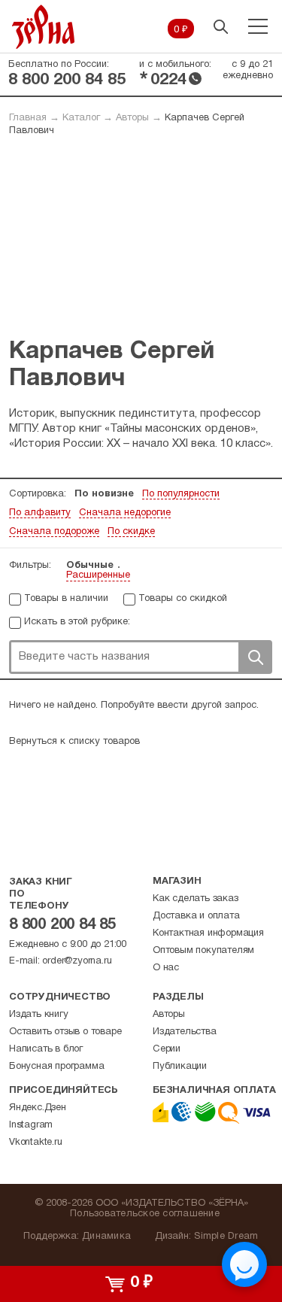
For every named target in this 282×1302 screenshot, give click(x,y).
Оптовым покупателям (203, 950)
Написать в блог (46, 1049)
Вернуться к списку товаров (74, 741)
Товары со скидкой (182, 598)
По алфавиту (40, 512)
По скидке (131, 531)
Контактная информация (208, 933)
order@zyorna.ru (76, 961)
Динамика (106, 1236)
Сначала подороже (54, 531)
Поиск (254, 657)
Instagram (31, 1125)
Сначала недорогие (125, 512)
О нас (166, 968)
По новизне (104, 494)
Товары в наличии (66, 598)
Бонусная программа (56, 1066)
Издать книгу (38, 1014)
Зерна (43, 27)
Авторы (132, 118)
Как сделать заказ (195, 898)
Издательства (185, 1031)
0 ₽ (181, 30)
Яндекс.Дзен (37, 1107)
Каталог (81, 118)
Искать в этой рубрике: (77, 622)
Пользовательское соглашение (145, 1214)
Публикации (180, 1066)
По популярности (181, 494)
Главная (28, 118)
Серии (166, 1049)
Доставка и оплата (196, 916)
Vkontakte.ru (35, 1142)
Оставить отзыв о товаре (65, 1031)
